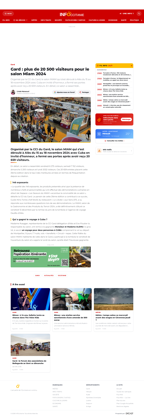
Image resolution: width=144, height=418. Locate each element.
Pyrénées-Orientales (93, 398)
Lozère (88, 400)
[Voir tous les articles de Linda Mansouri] (13, 92)
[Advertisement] (72, 43)
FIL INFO (6, 20)
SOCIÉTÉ (58, 20)
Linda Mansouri (23, 91)
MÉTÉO (34, 20)
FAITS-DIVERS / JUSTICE (75, 20)
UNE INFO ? (127, 13)
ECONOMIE (112, 20)
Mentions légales (122, 406)
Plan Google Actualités (124, 403)
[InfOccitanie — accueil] (72, 13)
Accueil (119, 389)
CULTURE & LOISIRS (97, 20)
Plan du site (120, 400)
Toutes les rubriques (123, 392)
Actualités (48, 275)
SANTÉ (123, 20)
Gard (13, 65)
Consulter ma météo (115, 141)
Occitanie (62, 275)
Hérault (89, 392)
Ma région (20, 20)
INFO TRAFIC (46, 20)
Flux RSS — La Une (123, 398)
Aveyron (89, 403)
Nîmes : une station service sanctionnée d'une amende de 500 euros (70, 317)
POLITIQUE (134, 20)
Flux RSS (119, 395)
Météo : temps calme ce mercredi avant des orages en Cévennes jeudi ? (113, 317)
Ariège (88, 406)
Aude (88, 395)
